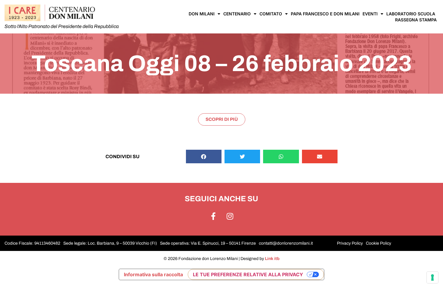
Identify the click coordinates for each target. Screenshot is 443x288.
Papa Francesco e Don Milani (325, 13)
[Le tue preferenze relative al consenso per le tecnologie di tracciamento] (432, 277)
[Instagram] (229, 216)
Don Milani (202, 13)
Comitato (270, 13)
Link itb (272, 258)
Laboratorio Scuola (410, 13)
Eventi (370, 13)
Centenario (237, 13)
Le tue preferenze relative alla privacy (248, 274)
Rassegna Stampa (416, 19)
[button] (204, 156)
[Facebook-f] (213, 216)
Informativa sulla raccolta (153, 274)
